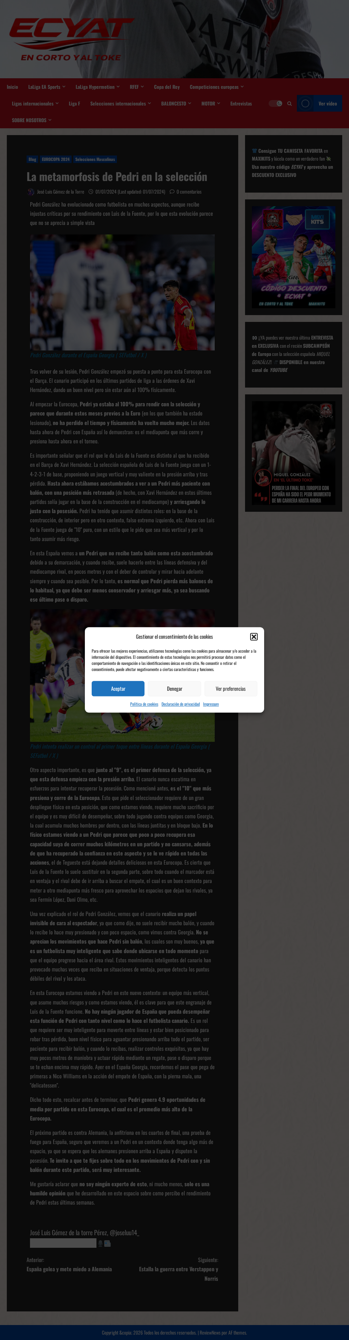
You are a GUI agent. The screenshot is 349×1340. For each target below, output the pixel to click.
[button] (254, 636)
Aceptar (118, 688)
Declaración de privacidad (181, 704)
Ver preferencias (231, 688)
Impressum (211, 704)
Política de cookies (144, 704)
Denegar (174, 688)
